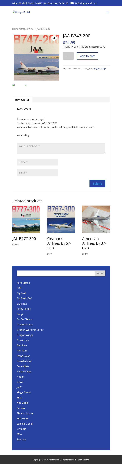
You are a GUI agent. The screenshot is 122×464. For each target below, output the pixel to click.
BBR (19, 288)
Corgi (20, 314)
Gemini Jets (23, 366)
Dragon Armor (25, 324)
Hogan (20, 376)
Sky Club (21, 428)
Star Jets (21, 439)
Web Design (83, 460)
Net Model (22, 402)
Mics (19, 397)
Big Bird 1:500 (24, 298)
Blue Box (22, 303)
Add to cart (87, 56)
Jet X (19, 387)
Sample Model (24, 423)
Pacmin (21, 408)
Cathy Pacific (23, 309)
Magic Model (24, 392)
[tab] (22, 99)
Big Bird (21, 293)
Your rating (23, 135)
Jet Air (20, 382)
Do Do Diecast (25, 319)
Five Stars (22, 350)
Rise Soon (22, 418)
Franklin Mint (24, 361)
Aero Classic (23, 282)
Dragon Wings (27, 28)
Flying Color (23, 356)
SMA (19, 434)
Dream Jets (23, 340)
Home (15, 28)
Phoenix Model (25, 413)
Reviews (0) (22, 99)
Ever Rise (22, 345)
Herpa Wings (24, 371)
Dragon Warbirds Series (30, 329)
